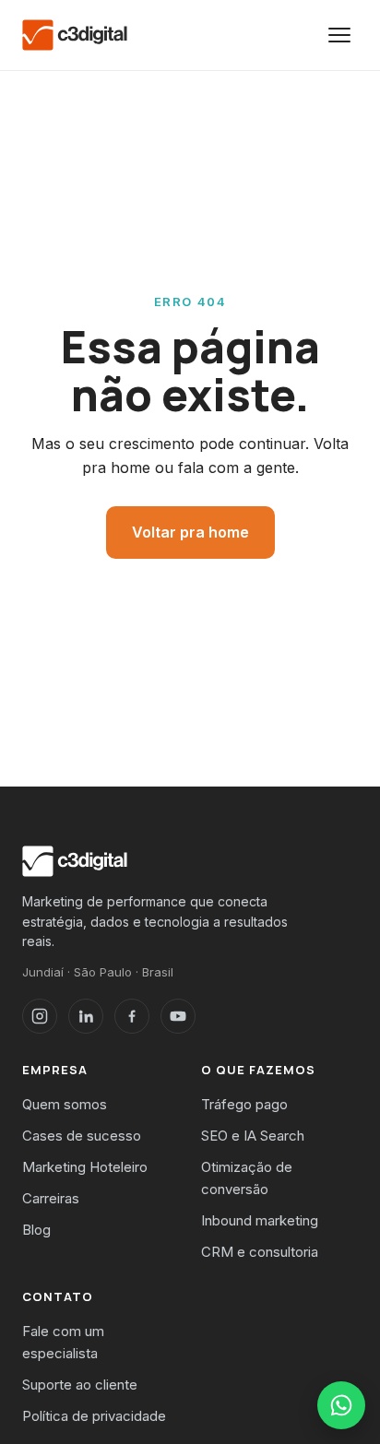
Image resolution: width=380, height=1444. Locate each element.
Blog (36, 1229)
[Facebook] (131, 1016)
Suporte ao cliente (79, 1384)
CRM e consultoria (259, 1252)
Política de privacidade (94, 1416)
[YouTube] (178, 1016)
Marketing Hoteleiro (85, 1167)
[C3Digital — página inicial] (74, 35)
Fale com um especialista (63, 1342)
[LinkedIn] (85, 1016)
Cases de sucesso (81, 1135)
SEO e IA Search (252, 1135)
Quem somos (64, 1104)
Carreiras (50, 1198)
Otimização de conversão (246, 1178)
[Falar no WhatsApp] (341, 1405)
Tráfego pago (244, 1104)
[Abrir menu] (339, 35)
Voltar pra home (190, 532)
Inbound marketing (259, 1220)
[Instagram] (39, 1016)
